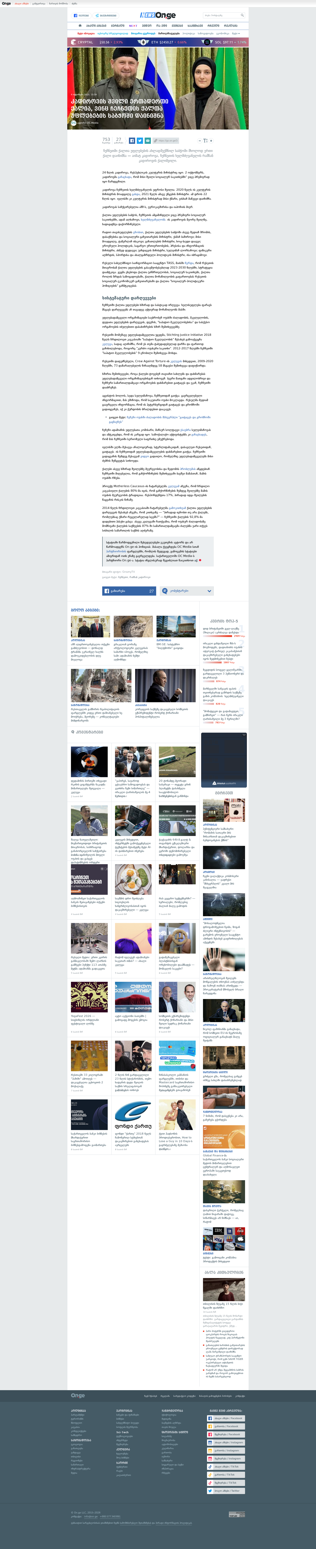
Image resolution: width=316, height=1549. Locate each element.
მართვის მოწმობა (58, 3)
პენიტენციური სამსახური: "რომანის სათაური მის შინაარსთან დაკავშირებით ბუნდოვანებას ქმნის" (224, 820)
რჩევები (166, 1473)
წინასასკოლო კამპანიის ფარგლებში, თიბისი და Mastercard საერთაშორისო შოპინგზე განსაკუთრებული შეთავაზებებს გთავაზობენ (177, 1066)
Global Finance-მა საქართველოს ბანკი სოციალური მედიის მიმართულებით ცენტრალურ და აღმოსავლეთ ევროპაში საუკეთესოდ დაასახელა (224, 1150)
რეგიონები (76, 1460)
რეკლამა (231, 25)
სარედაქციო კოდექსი (184, 1396)
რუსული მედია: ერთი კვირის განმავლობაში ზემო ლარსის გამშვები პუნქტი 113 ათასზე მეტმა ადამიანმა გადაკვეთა (89, 948)
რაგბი (119, 1470)
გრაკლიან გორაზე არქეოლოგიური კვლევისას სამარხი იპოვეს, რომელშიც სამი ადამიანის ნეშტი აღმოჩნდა (135, 639)
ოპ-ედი (161, 25)
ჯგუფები (83, 15)
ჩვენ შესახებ (150, 1396)
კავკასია (75, 1427)
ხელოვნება (122, 1453)
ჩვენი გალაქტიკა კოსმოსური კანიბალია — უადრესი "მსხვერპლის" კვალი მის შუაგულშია (224, 867)
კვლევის (176, 361)
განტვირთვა (38, 3)
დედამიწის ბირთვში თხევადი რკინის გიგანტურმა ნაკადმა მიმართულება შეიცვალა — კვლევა (89, 772)
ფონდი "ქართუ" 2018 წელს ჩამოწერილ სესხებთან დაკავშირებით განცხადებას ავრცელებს (133, 1125)
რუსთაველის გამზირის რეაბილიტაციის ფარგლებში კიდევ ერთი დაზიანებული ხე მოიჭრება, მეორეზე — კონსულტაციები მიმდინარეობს (103, 696)
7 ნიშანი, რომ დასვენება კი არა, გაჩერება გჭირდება (224, 1104)
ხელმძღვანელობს (153, 219)
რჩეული (213, 25)
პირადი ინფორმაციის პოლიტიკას (174, 1523)
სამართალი (77, 1464)
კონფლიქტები (78, 1431)
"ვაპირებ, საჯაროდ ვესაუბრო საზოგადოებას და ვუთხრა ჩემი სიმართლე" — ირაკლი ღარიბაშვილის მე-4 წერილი (133, 772)
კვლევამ (174, 486)
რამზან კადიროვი (140, 577)
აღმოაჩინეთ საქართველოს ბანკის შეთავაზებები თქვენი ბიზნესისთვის (89, 890)
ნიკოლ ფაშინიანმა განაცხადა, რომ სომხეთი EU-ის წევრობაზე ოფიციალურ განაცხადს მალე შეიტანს (224, 1021)
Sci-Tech (122, 1432)
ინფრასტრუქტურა (80, 1468)
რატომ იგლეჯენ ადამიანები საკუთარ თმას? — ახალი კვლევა (133, 948)
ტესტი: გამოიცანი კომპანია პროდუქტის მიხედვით (224, 1245)
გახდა (136, 194)
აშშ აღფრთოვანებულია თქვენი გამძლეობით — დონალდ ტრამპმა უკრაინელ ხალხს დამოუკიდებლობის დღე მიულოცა (92, 639)
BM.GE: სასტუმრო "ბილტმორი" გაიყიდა (178, 633)
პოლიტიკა (189, 33)
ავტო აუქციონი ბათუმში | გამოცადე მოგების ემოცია (133, 1007)
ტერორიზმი (77, 1418)
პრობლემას (188, 469)
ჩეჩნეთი (123, 577)
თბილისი (76, 1456)
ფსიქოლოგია (169, 1414)
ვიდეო (147, 25)
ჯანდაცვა (76, 1452)
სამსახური (167, 1460)
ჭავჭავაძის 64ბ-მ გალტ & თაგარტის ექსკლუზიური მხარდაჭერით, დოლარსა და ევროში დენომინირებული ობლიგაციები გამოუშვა (177, 831)
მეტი (235, 33)
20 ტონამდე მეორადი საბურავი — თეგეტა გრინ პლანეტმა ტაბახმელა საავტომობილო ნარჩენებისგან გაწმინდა (177, 772)
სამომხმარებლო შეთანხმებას (135, 1523)
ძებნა (74, 3)
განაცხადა (124, 177)
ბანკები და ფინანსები (127, 1414)
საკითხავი (195, 25)
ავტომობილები (170, 1444)
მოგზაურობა (168, 1440)
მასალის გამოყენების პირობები (215, 1396)
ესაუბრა (186, 430)
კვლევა (107, 344)
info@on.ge (91, 1516)
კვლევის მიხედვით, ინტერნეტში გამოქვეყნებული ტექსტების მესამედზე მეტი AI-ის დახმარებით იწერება (133, 831)
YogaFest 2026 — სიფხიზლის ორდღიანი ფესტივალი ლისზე (89, 1007)
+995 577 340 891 (110, 1516)
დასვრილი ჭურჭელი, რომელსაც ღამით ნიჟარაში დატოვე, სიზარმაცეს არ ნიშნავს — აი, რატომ (224, 1202)
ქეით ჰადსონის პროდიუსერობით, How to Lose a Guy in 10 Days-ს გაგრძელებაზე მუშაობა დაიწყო (177, 1125)
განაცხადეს (198, 434)
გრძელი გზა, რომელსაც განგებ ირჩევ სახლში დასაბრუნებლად (224, 1064)
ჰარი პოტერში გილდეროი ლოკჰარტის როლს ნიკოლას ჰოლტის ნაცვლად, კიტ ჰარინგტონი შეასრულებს (225, 1336)
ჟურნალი (117, 25)
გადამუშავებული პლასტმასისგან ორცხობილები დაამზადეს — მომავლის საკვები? (177, 948)
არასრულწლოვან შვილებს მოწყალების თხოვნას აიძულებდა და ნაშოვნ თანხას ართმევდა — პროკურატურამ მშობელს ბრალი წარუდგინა (224, 971)
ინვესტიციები (107, 15)
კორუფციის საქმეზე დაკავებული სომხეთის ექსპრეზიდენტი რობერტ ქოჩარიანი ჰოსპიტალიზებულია (167, 694)
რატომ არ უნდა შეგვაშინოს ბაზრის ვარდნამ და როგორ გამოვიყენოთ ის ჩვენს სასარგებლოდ (225, 1373)
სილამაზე (167, 1436)
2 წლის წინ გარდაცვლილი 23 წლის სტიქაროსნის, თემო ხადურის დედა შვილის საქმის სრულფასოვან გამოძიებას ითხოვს (133, 1066)
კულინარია (168, 1448)
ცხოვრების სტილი (175, 1432)
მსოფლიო (76, 1422)
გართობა (167, 1452)
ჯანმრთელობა (172, 1410)
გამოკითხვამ (177, 508)
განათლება (77, 1448)
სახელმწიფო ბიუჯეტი (127, 1422)
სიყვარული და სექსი (173, 1464)
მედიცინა (166, 1418)
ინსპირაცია (168, 1468)
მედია (74, 1473)
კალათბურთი (123, 1475)
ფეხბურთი (121, 1466)
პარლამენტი (77, 1414)
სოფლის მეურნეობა (127, 1427)
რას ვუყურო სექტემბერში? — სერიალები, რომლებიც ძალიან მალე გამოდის (177, 890)
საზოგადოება (205, 33)
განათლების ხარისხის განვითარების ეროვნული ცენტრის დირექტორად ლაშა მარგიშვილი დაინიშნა (225, 1348)
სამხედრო (76, 1435)
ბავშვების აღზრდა (171, 1422)
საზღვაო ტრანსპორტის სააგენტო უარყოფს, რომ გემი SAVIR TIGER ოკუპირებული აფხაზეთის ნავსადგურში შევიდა (224, 1360)
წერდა (189, 263)
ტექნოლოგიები (124, 1436)
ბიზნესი (120, 1418)
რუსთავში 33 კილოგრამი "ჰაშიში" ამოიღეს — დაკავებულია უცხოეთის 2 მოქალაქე (89, 1066)
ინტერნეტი (122, 1440)
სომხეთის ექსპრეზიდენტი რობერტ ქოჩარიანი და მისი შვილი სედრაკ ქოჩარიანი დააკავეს (177, 1007)
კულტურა (123, 1449)
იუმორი (166, 1456)
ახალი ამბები (22, 3)
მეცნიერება (122, 1444)
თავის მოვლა (169, 1427)
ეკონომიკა (222, 33)
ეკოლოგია (77, 1444)
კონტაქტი (240, 1396)
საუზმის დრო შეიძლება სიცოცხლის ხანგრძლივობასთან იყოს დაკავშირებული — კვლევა (133, 890)
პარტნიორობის (116, 551)
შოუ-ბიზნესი (122, 1457)
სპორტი (122, 1462)
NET (133, 25)
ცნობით (138, 232)
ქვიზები (177, 25)
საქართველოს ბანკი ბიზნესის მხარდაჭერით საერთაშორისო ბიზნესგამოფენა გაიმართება (89, 1125)
